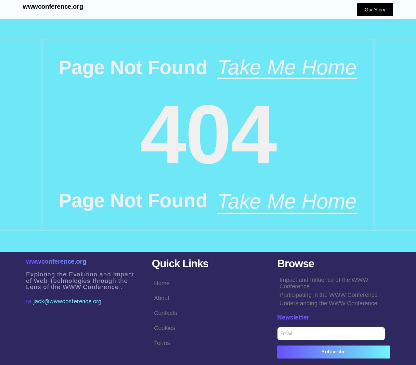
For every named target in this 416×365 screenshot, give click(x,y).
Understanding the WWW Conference (328, 303)
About (161, 298)
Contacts (165, 313)
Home (162, 283)
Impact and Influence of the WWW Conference (324, 283)
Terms (162, 343)
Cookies (164, 328)
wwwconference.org (53, 6)
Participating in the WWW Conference (329, 295)
